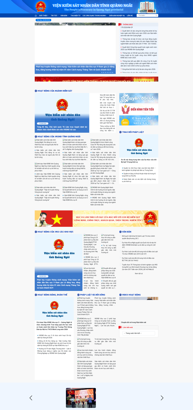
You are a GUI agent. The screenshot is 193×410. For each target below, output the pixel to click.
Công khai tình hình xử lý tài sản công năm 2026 (138, 67)
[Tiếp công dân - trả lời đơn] (138, 221)
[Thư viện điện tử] (138, 144)
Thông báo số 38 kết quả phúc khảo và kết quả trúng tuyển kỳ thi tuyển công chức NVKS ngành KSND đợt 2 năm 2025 (139, 53)
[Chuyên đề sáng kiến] (138, 133)
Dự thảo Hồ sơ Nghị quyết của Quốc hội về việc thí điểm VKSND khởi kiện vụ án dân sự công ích (139, 264)
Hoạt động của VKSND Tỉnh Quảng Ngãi (59, 136)
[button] (100, 72)
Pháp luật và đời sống (92, 314)
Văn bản (64, 16)
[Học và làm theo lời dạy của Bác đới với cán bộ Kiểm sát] (96, 238)
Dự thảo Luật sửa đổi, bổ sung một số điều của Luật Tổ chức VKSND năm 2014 (140, 272)
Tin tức (54, 16)
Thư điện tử (75, 16)
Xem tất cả (139, 293)
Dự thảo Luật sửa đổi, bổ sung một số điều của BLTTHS (138, 279)
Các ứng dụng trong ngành (94, 16)
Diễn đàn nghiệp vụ (117, 16)
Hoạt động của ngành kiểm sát (55, 91)
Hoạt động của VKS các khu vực (55, 251)
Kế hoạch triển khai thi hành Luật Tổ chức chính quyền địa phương (138, 256)
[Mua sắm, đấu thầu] (138, 210)
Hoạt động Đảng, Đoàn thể (52, 314)
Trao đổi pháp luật (133, 152)
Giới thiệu (43, 16)
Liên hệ (130, 16)
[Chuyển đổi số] (138, 111)
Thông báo (128, 25)
